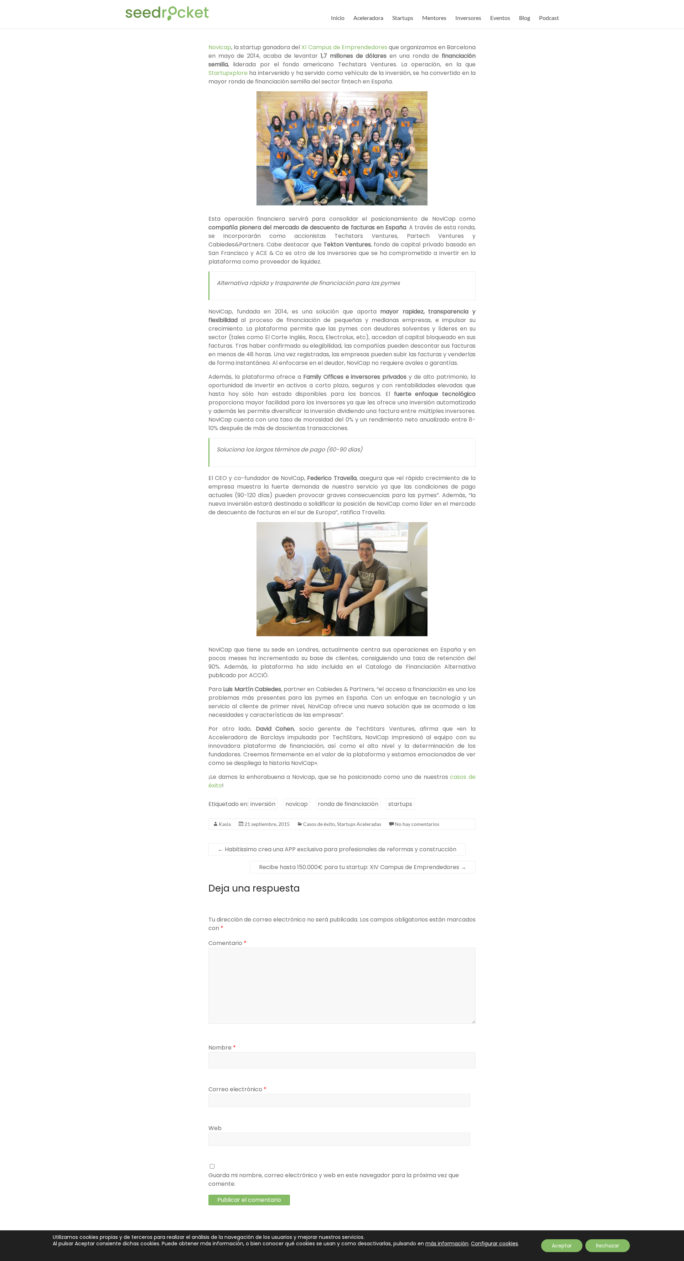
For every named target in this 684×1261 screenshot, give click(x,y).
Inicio (337, 17)
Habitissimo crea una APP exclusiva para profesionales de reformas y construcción (337, 849)
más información (446, 1243)
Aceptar (562, 1245)
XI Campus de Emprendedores (344, 47)
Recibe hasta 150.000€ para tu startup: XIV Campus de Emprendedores (362, 867)
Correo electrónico (237, 1089)
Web (215, 1128)
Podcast (549, 17)
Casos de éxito (319, 824)
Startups (402, 17)
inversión (262, 804)
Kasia (225, 824)
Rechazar (607, 1245)
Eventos (500, 17)
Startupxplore (228, 73)
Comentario (227, 943)
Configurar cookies (494, 1243)
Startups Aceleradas (359, 824)
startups (400, 804)
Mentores (434, 17)
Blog (524, 17)
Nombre (222, 1047)
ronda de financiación (348, 804)
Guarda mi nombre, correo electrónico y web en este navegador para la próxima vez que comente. (333, 1179)
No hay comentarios (417, 824)
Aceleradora (368, 17)
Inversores (468, 17)
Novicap (219, 47)
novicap (296, 804)
